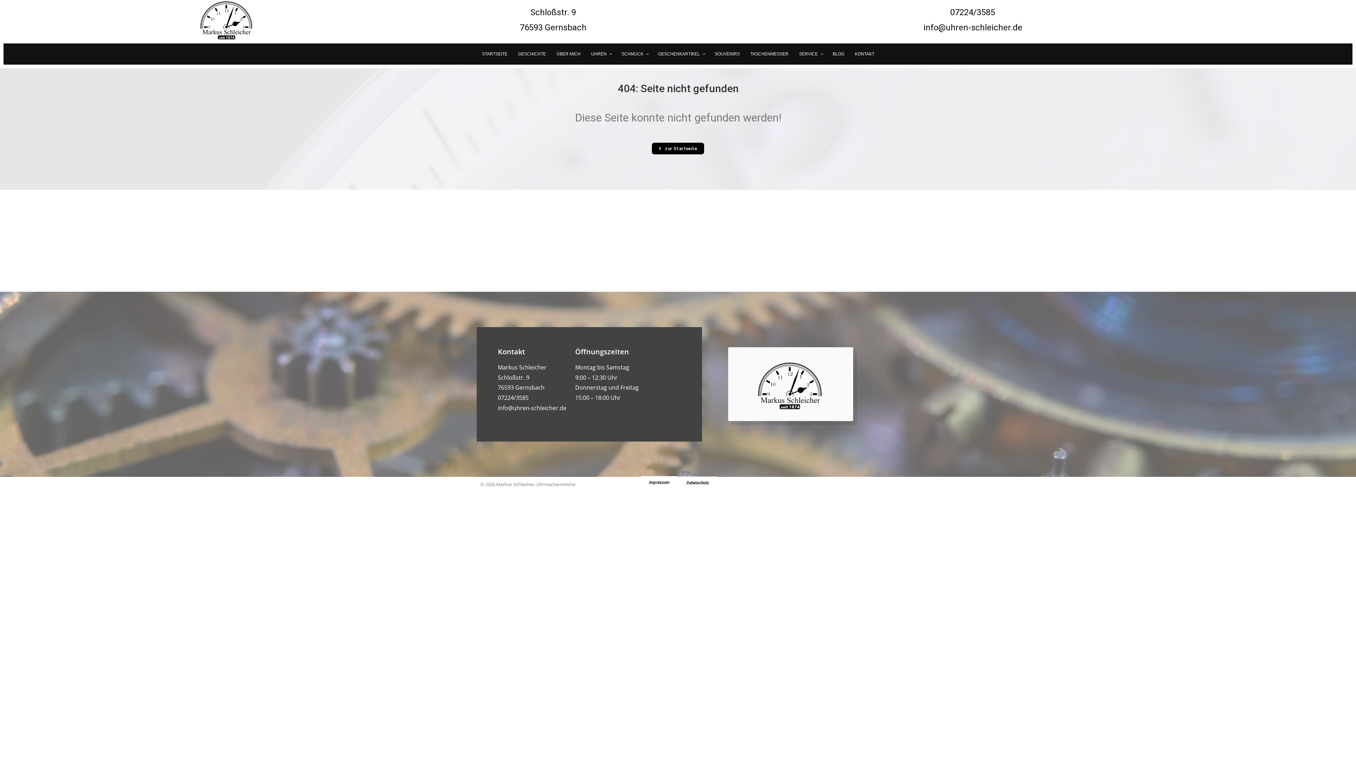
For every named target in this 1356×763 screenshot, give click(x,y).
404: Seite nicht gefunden (678, 88)
